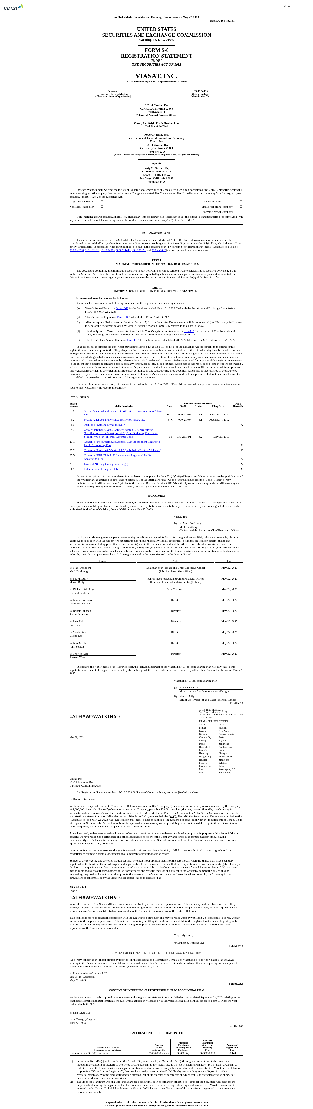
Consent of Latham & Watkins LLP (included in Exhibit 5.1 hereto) (122, 450)
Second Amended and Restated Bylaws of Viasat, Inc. (114, 419)
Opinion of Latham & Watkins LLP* (105, 424)
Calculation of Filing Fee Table (102, 469)
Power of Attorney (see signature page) (106, 464)
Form (122, 308)
